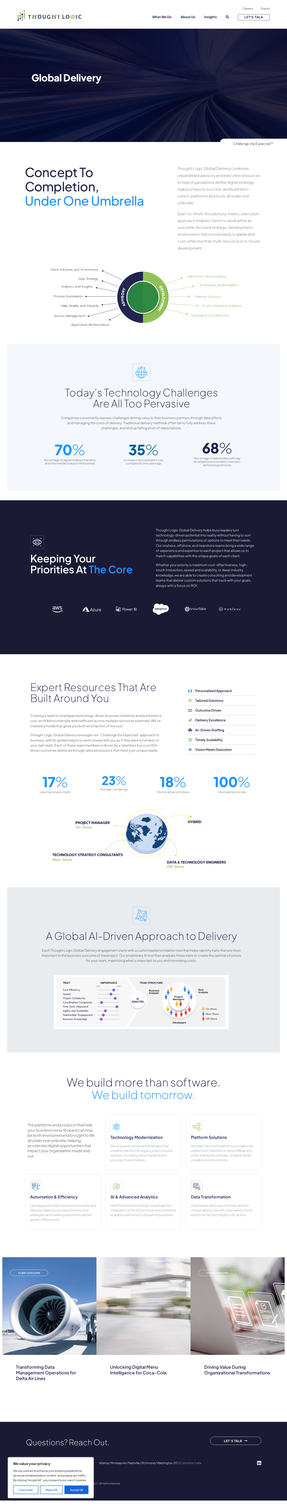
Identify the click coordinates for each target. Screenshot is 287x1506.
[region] (51, 1477)
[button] (227, 17)
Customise (26, 1490)
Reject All (51, 1490)
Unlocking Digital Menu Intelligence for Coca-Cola (138, 1369)
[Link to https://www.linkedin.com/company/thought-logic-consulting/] (259, 1462)
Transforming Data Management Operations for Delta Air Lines (46, 1372)
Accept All (76, 1490)
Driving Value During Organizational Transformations (237, 1369)
